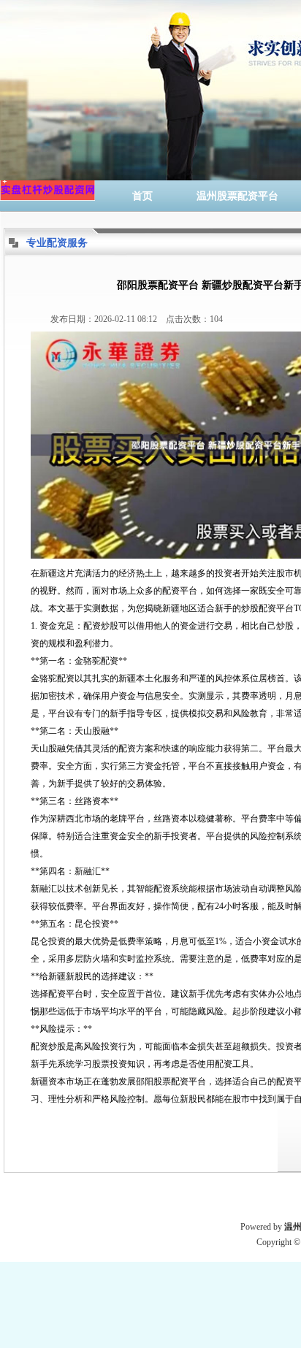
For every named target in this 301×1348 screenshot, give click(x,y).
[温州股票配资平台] (47, 196)
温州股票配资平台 (237, 196)
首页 (142, 196)
